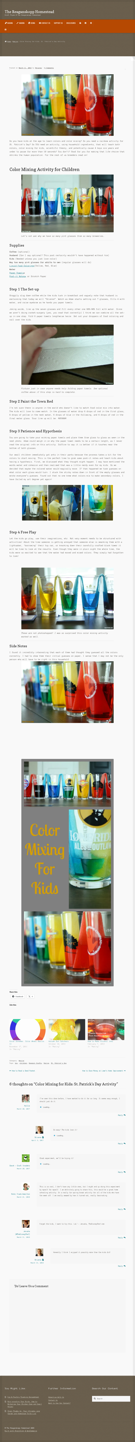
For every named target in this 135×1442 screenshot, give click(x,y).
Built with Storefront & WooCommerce (21, 1431)
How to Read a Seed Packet (23, 1071)
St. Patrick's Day (59, 1063)
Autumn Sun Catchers (59, 1041)
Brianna (38, 68)
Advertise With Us (56, 1397)
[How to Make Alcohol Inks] (106, 1029)
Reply (120, 1115)
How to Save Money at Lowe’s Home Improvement (102, 1071)
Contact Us (53, 1400)
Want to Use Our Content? (59, 1403)
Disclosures (71, 23)
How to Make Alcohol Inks (100, 1041)
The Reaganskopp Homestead (29, 12)
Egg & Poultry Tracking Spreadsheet (23, 1397)
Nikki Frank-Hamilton (20, 1194)
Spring (46, 1063)
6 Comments (49, 68)
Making (15, 41)
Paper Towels (16, 273)
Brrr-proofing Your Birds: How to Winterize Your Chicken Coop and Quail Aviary (25, 1404)
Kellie (27, 1106)
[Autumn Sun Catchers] (67, 1029)
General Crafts (35, 1063)
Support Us (58, 23)
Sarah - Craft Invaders (20, 1166)
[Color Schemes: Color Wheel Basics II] (27, 1029)
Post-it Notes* (17, 276)
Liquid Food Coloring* (21, 266)
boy (16, 1063)
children (23, 1063)
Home (9, 41)
